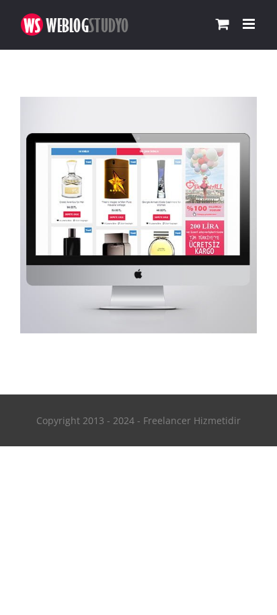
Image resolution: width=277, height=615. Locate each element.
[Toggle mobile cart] (222, 24)
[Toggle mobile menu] (250, 24)
